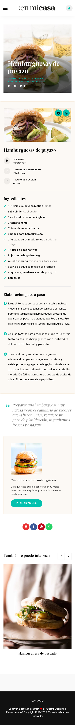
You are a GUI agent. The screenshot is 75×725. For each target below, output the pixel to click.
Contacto (37, 700)
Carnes (12, 78)
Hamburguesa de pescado (37, 653)
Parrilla (37, 78)
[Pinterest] (41, 526)
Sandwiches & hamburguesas (27, 81)
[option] (37, 610)
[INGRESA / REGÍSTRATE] (69, 8)
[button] (66, 112)
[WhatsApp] (49, 526)
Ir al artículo (26, 503)
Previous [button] (61, 556)
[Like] (25, 526)
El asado (24, 78)
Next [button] (68, 556)
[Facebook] (33, 526)
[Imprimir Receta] (58, 112)
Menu (5, 7)
